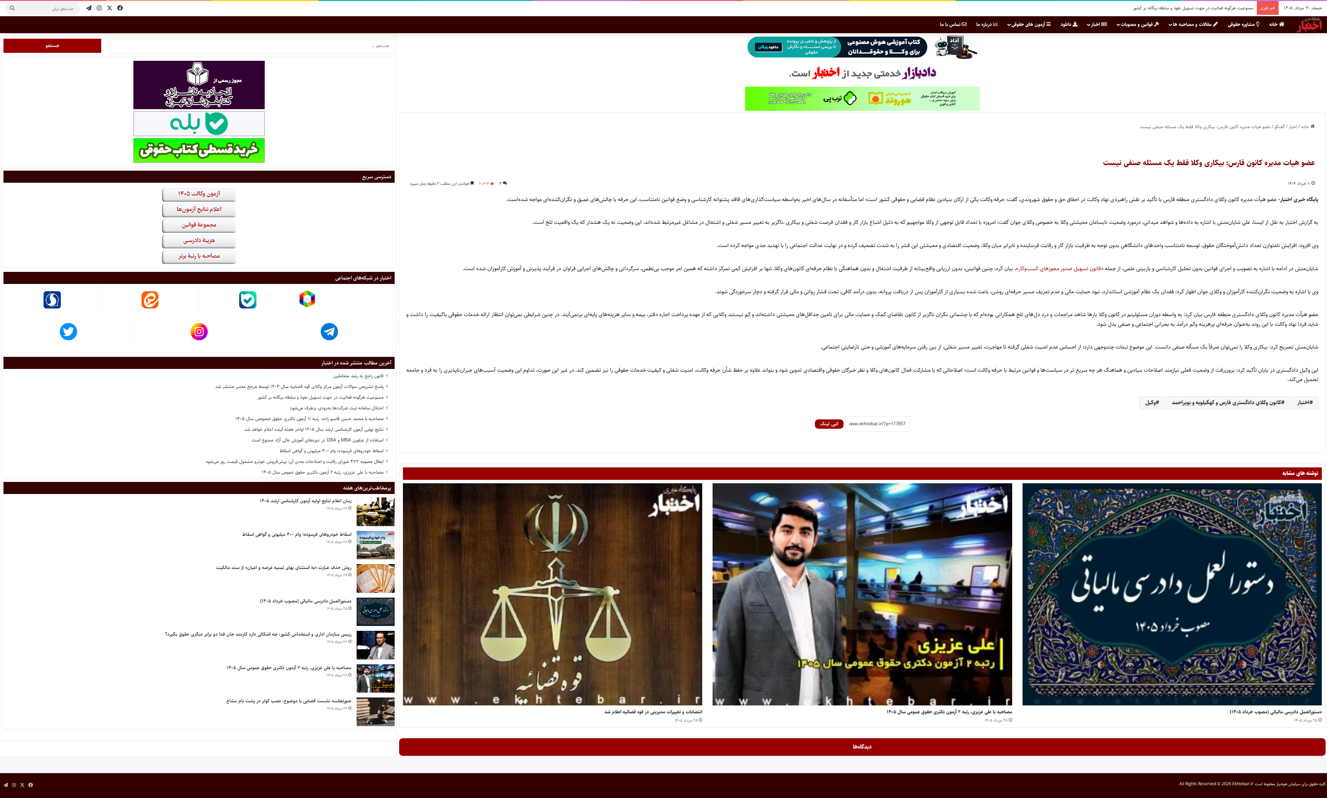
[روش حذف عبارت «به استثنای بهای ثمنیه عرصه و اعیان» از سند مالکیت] (376, 578)
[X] (109, 8)
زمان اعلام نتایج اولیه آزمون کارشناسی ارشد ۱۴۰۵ (305, 501)
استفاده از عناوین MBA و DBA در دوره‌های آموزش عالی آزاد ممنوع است (318, 440)
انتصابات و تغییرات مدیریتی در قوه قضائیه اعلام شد (653, 712)
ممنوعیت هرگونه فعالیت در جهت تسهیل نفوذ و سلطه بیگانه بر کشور (320, 397)
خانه (1274, 24)
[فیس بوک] (120, 8)
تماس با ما (951, 24)
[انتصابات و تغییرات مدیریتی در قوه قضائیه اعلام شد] (552, 594)
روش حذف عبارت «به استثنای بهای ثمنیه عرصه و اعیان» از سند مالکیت (283, 567)
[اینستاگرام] (99, 8)
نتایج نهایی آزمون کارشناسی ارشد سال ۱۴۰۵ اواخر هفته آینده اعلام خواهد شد (314, 429)
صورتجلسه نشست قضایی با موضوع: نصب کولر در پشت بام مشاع (288, 701)
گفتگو (1279, 127)
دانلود (1067, 24)
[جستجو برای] (12, 8)
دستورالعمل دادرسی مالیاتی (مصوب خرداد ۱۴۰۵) (1276, 712)
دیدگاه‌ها (862, 746)
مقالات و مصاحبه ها (1193, 24)
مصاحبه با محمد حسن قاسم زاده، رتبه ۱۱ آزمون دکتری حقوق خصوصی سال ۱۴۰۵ (309, 418)
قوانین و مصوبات (1137, 24)
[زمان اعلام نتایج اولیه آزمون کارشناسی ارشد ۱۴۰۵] (376, 511)
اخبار (1096, 24)
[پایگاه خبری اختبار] (1309, 24)
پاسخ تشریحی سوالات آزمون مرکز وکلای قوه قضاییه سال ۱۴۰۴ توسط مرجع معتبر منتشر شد (299, 386)
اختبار (1303, 402)
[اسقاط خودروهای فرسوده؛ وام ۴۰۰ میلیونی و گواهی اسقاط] (376, 545)
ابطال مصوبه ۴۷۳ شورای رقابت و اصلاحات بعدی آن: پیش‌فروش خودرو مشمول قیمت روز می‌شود (1168, 7)
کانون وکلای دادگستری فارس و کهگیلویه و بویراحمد (1226, 402)
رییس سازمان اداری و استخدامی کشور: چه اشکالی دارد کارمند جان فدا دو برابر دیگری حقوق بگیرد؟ (258, 634)
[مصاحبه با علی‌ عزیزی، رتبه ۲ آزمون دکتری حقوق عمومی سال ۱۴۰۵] (862, 594)
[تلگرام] (89, 8)
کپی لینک (829, 424)
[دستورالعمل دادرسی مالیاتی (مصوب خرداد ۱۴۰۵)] (1172, 594)
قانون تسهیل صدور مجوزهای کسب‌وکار (1059, 268)
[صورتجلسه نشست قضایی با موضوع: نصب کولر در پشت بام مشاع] (376, 711)
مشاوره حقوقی (1242, 24)
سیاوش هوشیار (1288, 784)
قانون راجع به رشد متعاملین (358, 376)
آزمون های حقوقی (1028, 24)
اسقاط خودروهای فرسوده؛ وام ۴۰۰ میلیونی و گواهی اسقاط (332, 451)
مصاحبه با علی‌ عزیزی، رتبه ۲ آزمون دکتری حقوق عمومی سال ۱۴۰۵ (949, 712)
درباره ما (984, 24)
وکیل (1150, 402)
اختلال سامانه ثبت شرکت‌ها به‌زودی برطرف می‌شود (337, 408)
